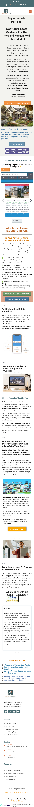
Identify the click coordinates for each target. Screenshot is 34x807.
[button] (30, 11)
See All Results (17, 221)
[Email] (4, 751)
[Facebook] (14, 1)
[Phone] (4, 756)
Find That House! (17, 181)
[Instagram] (21, 1)
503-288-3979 (23, 4)
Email (9, 750)
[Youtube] (18, 1)
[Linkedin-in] (16, 1)
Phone (9, 755)
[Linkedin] (14, 711)
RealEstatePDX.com (17, 801)
